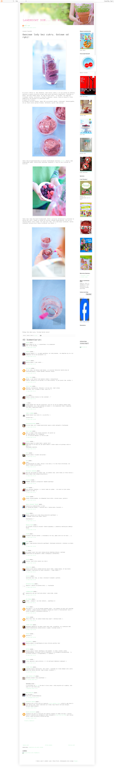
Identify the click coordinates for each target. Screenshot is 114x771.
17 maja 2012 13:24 (31, 409)
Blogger (76, 761)
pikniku (62, 161)
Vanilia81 (28, 368)
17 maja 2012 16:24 (31, 500)
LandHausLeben (29, 591)
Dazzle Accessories (31, 712)
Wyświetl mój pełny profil (29, 27)
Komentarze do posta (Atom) (36, 747)
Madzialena (28, 567)
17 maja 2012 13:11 (31, 364)
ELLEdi (27, 559)
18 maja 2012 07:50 (31, 595)
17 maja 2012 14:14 (31, 466)
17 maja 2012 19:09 (31, 546)
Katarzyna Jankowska (31, 471)
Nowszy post (26, 745)
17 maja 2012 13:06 (31, 347)
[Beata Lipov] (84, 320)
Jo (26, 403)
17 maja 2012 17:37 (31, 520)
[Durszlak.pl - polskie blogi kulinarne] (83, 347)
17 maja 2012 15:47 (31, 492)
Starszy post (71, 745)
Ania (27, 460)
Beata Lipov (82, 297)
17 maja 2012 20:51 (31, 572)
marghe (27, 342)
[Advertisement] (48, 733)
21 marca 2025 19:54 (31, 707)
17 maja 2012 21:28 (31, 579)
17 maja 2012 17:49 (31, 529)
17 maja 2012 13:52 (31, 448)
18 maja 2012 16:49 (31, 637)
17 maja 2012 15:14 (31, 475)
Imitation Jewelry (30, 701)
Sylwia (27, 606)
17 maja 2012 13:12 (31, 373)
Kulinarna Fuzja (30, 583)
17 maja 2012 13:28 (31, 419)
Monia (27, 453)
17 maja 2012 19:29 (31, 555)
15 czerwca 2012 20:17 (31, 679)
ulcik (27, 487)
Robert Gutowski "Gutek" (32, 504)
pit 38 (37, 685)
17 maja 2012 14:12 (31, 456)
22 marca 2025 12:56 (31, 718)
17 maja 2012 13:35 (31, 427)
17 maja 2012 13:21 (31, 398)
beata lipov (27, 25)
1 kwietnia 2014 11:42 (31, 688)
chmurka (28, 351)
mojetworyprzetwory (31, 423)
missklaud (28, 480)
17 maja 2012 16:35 (31, 509)
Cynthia (28, 441)
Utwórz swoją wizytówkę (84, 321)
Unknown (28, 496)
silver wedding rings (54, 703)
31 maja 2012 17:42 (31, 672)
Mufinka (28, 649)
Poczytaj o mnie (85, 275)
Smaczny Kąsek (29, 524)
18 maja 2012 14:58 (31, 629)
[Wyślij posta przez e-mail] (40, 335)
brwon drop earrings (61, 715)
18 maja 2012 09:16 (31, 620)
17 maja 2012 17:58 (31, 537)
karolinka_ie (29, 641)
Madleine (28, 360)
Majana (27, 513)
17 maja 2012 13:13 (31, 382)
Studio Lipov (84, 277)
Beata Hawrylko (30, 692)
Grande (27, 533)
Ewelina (28, 659)
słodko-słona (29, 624)
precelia (28, 576)
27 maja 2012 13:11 (31, 663)
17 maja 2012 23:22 (31, 587)
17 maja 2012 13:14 (31, 391)
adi (27, 550)
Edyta (27, 541)
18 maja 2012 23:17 (31, 645)
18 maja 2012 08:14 (31, 602)
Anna (27, 395)
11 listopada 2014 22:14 (32, 697)
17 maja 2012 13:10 (31, 356)
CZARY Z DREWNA (30, 413)
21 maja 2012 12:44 (31, 655)
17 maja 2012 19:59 (31, 563)
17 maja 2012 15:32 (31, 483)
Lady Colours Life (30, 676)
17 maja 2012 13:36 (31, 437)
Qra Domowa (28, 599)
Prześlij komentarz (29, 720)
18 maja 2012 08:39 (31, 613)
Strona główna (48, 745)
